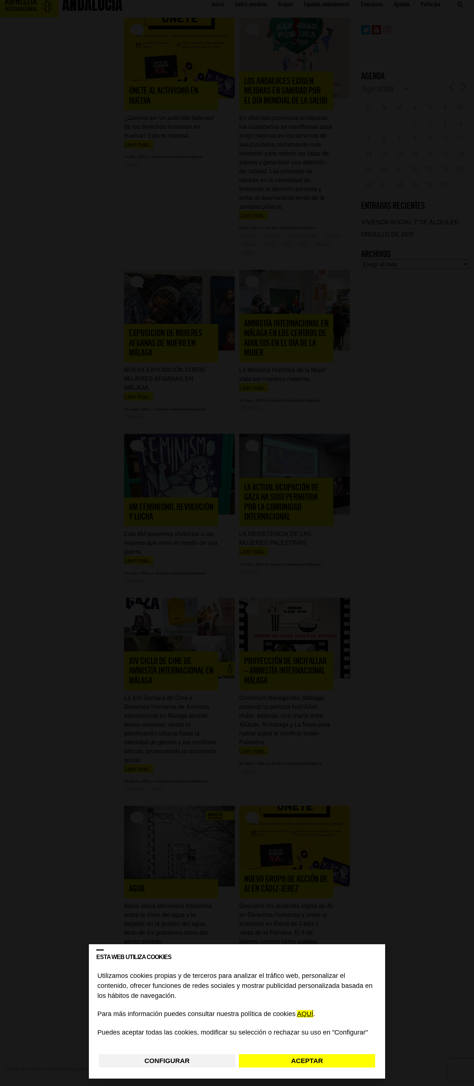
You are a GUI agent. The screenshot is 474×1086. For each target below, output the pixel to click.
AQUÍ (305, 1014)
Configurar (167, 1061)
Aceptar (307, 1061)
